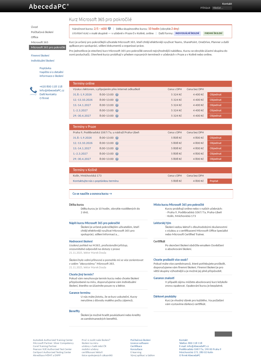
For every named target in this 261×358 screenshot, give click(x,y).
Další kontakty (48, 94)
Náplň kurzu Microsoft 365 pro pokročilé (94, 223)
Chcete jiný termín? (81, 274)
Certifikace (136, 346)
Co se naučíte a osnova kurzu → (92, 194)
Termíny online (84, 84)
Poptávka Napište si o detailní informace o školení (51, 72)
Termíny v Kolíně (85, 170)
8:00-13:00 (138, 94)
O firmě (44, 98)
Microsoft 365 (39, 42)
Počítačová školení (42, 32)
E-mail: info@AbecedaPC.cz (194, 346)
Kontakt (227, 4)
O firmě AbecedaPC (189, 355)
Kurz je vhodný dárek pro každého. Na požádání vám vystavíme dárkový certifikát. (194, 302)
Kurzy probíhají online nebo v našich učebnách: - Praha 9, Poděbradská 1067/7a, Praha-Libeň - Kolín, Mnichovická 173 (193, 212)
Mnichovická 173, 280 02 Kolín (196, 352)
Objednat (215, 94)
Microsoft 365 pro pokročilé (48, 47)
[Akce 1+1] (151, 69)
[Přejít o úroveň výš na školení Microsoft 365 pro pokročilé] (150, 334)
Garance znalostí (164, 278)
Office (34, 37)
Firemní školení (213, 33)
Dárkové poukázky (165, 296)
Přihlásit (205, 8)
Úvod (34, 27)
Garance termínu (79, 293)
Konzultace (136, 349)
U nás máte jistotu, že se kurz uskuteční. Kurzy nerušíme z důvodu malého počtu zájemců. (109, 298)
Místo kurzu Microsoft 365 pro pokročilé (179, 205)
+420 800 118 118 (51, 86)
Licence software (139, 343)
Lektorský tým (162, 223)
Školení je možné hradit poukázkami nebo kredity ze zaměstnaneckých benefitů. (111, 317)
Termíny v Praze (84, 127)
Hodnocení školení (81, 241)
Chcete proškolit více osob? (171, 260)
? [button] (116, 95)
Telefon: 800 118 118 (190, 343)
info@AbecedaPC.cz (52, 90)
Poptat (214, 181)
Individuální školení (187, 33)
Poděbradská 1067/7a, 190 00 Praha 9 (200, 349)
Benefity (74, 311)
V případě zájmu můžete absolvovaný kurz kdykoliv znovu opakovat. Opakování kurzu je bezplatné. (196, 284)
